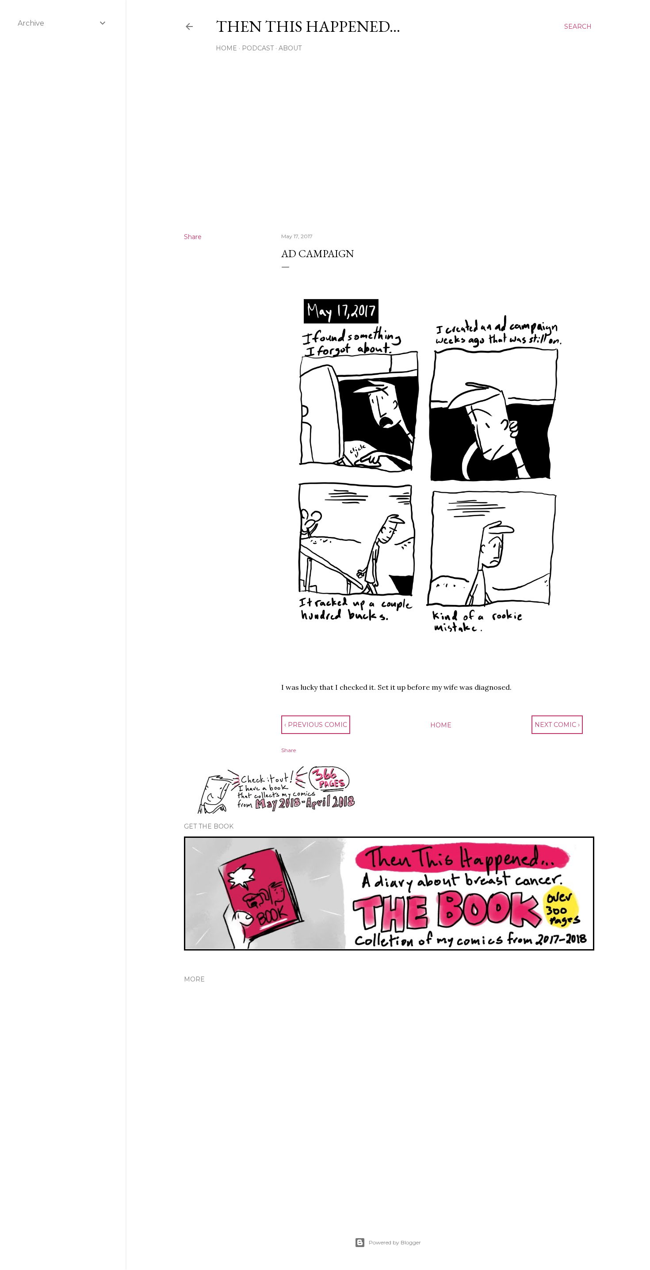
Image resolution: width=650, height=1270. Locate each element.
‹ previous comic (315, 725)
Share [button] (193, 237)
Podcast (258, 48)
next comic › (557, 725)
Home (226, 48)
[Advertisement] (388, 149)
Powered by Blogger (395, 1242)
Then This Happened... (308, 26)
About (290, 48)
